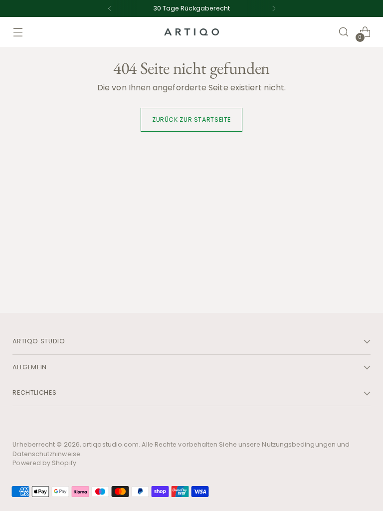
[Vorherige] (110, 8)
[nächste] (274, 8)
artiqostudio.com (110, 444)
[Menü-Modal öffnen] (17, 32)
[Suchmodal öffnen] (344, 32)
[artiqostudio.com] (191, 32)
